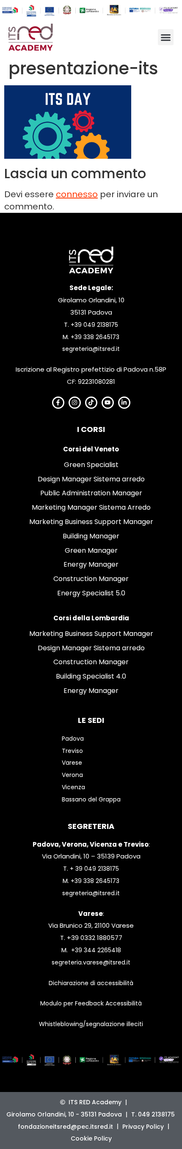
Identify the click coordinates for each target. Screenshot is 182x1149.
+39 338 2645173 (95, 337)
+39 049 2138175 (94, 325)
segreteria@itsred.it (91, 349)
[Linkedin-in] (124, 403)
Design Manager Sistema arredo (91, 479)
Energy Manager (91, 564)
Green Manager (91, 550)
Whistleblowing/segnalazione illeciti (91, 1024)
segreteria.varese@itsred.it (91, 962)
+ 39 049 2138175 (94, 868)
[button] (166, 37)
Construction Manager (91, 579)
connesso (77, 194)
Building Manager (91, 536)
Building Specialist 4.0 (91, 676)
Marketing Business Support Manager (91, 522)
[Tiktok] (91, 403)
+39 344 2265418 (96, 950)
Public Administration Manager (91, 493)
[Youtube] (108, 403)
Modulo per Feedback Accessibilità (91, 1003)
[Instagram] (75, 403)
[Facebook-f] (58, 403)
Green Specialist (91, 465)
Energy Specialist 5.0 (91, 593)
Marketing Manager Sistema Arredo (91, 507)
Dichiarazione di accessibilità (91, 983)
